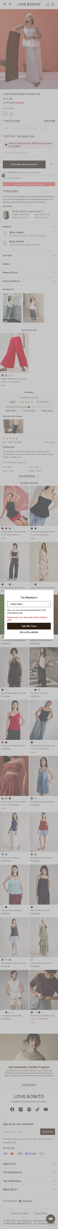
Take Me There (29, 626)
